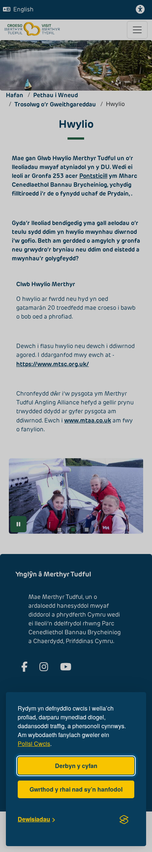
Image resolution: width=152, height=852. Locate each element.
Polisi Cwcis (34, 743)
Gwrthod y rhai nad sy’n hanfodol (76, 789)
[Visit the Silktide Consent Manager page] (124, 819)
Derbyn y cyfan (76, 765)
